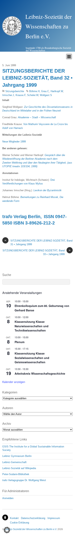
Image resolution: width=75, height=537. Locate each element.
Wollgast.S (46, 95)
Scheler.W (32, 95)
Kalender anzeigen (13, 382)
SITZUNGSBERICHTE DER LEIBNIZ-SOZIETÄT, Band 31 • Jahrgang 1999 (38, 242)
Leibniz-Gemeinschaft (14, 462)
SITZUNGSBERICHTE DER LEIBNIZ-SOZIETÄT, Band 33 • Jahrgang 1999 (36, 252)
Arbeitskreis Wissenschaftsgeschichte (40, 373)
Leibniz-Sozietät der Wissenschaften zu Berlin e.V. (31, 529)
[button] (7, 530)
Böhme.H (34, 91)
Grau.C (45, 91)
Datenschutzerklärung (33, 518)
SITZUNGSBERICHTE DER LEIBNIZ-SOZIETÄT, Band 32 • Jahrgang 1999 (37, 78)
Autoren (7, 408)
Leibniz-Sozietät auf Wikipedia (19, 468)
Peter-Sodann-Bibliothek (15, 474)
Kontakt (14, 518)
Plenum (19, 342)
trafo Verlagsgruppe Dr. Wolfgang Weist (24, 480)
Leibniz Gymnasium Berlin (17, 456)
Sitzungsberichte (14, 91)
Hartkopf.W (57, 91)
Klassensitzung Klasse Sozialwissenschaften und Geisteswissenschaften (32, 357)
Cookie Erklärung (19, 522)
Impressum (54, 518)
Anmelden (7, 498)
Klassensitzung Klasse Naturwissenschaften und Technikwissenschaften (31, 326)
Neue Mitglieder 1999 (14, 141)
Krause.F (21, 95)
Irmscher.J (8, 95)
